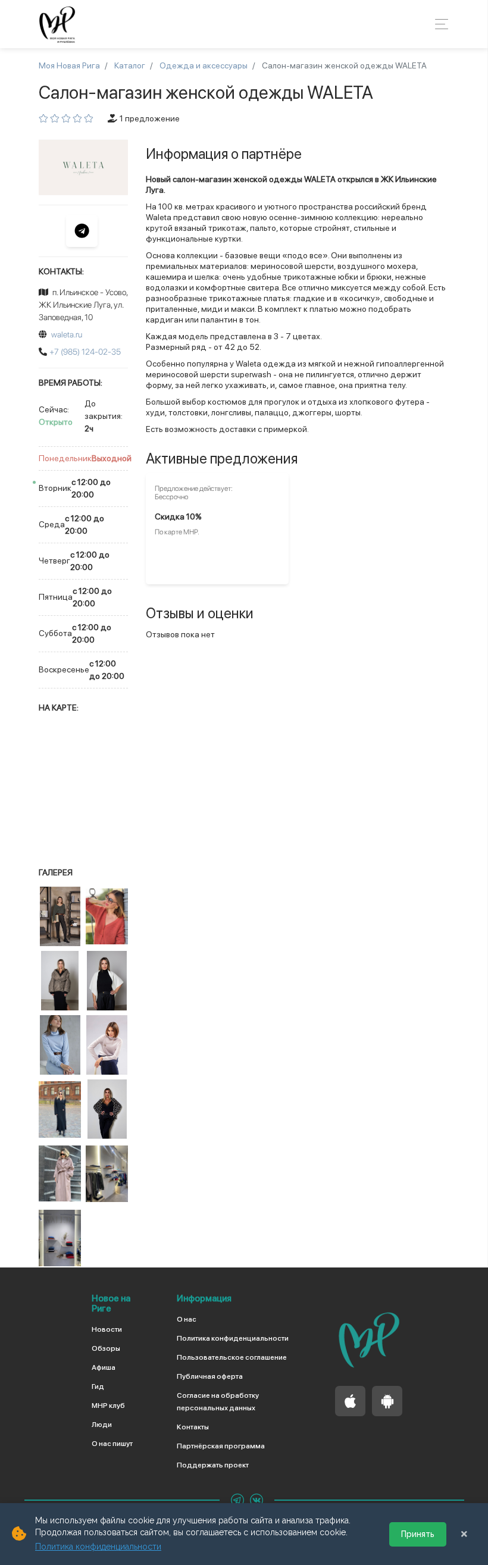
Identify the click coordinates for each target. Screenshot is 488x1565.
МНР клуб (108, 1405)
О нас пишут (112, 1443)
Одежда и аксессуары (203, 65)
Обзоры (106, 1348)
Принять (417, 1534)
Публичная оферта (210, 1376)
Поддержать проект (213, 1465)
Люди (102, 1424)
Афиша (103, 1367)
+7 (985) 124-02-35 (85, 351)
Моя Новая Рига (69, 65)
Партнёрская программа (221, 1446)
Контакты (193, 1427)
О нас (186, 1319)
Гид (98, 1386)
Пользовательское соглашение (232, 1357)
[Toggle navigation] (438, 24)
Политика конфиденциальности (233, 1338)
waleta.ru (66, 334)
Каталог (129, 65)
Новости (107, 1329)
